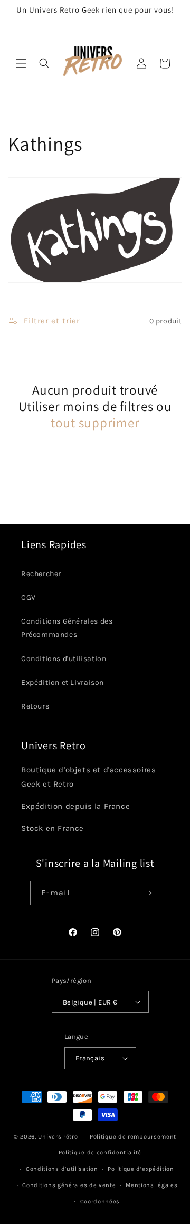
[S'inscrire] (148, 893)
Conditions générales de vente (69, 1185)
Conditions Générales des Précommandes (66, 628)
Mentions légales (151, 1185)
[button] (21, 63)
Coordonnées (100, 1201)
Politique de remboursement (133, 1136)
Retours (35, 706)
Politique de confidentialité (100, 1152)
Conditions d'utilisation (63, 658)
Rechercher (41, 573)
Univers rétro (59, 1136)
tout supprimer (95, 422)
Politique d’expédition (141, 1168)
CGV (28, 597)
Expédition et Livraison (62, 682)
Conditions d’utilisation (62, 1168)
